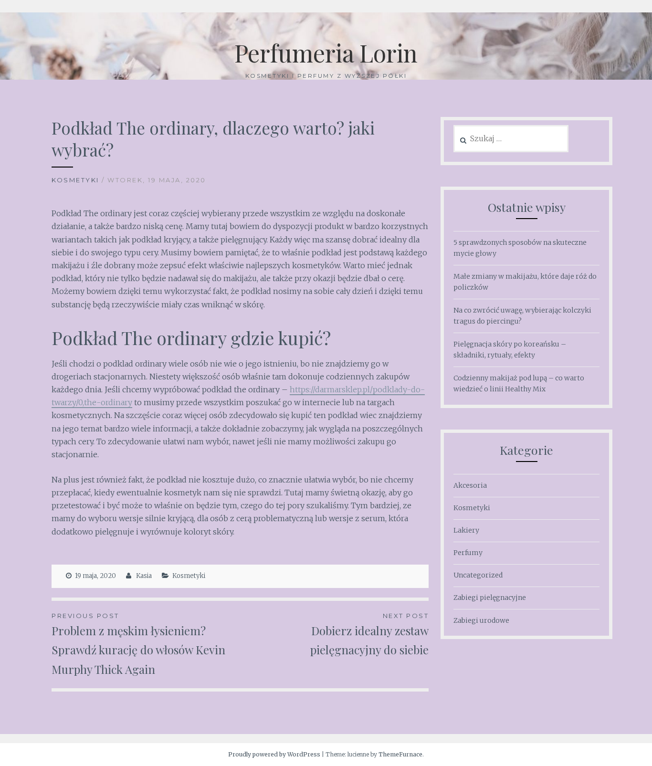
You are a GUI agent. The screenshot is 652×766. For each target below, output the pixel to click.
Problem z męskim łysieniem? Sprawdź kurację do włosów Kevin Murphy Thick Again (138, 644)
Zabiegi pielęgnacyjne (489, 597)
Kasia (144, 576)
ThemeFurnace (400, 754)
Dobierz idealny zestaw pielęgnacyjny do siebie (369, 635)
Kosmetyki (75, 180)
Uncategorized (478, 575)
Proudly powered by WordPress (274, 754)
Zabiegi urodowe (481, 620)
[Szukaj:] (510, 139)
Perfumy (468, 552)
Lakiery (466, 530)
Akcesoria (470, 485)
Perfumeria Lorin (326, 53)
